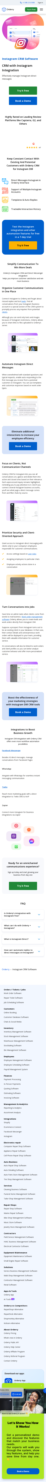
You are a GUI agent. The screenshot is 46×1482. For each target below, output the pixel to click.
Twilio (4, 787)
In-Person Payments (12, 1084)
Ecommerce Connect (12, 1127)
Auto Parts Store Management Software (20, 1174)
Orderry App (9, 1294)
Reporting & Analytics (13, 1108)
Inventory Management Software (17, 1031)
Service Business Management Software (20, 1271)
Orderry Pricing (10, 1333)
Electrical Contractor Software (16, 1246)
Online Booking (10, 1012)
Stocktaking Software (12, 1045)
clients (4, 312)
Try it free (31, 9)
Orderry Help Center (12, 1347)
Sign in (40, 2)
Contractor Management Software (18, 1280)
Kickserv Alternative (12, 1323)
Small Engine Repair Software (16, 1261)
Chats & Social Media (12, 1022)
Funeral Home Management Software (19, 1194)
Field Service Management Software (19, 1237)
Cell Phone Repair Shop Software (17, 1155)
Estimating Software (12, 1093)
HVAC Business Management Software (20, 1241)
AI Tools (7, 1299)
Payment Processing (12, 1079)
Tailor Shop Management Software (18, 1198)
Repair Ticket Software (13, 998)
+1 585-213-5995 (29, 2)
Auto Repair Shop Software (15, 1165)
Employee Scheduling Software (16, 1065)
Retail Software (10, 1285)
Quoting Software (11, 1088)
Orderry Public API (11, 1342)
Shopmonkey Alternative (14, 1318)
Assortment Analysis (12, 1112)
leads (23, 301)
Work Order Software (12, 993)
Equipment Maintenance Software (18, 1256)
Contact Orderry (10, 1361)
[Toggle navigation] (41, 9)
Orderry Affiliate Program (14, 1351)
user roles (32, 554)
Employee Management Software (18, 1060)
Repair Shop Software (13, 1208)
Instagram (8, 1136)
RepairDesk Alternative (13, 1314)
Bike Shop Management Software (18, 1218)
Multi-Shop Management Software (18, 1275)
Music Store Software (13, 1222)
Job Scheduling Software (14, 1002)
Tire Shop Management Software (17, 1179)
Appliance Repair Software (15, 1151)
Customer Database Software (16, 1017)
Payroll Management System (16, 1069)
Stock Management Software (16, 1036)
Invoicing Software (11, 1098)
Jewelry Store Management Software (19, 1227)
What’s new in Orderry (13, 1338)
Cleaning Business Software (15, 1189)
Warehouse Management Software (18, 1041)
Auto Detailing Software (14, 1170)
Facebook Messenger (11, 750)
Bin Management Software (15, 1050)
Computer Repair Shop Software (17, 1146)
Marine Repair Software (13, 1213)
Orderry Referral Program (14, 1356)
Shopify (7, 1122)
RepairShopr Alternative (13, 1309)
